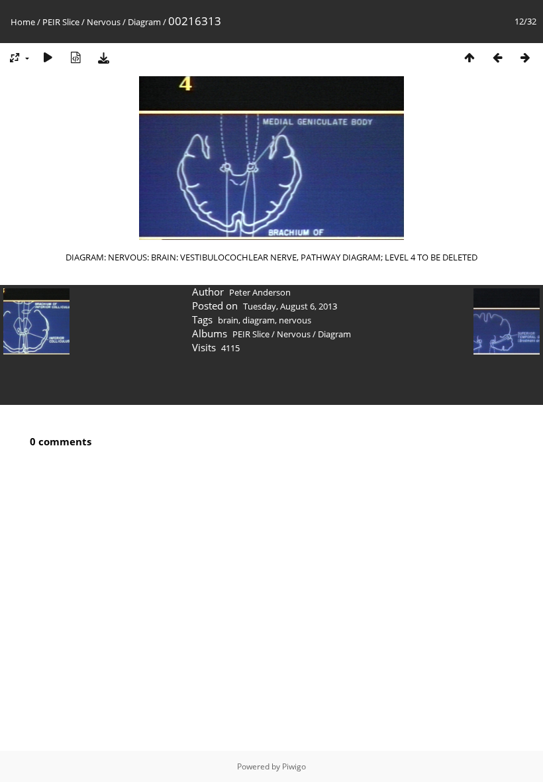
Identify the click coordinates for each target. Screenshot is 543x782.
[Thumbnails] (469, 57)
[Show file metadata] (75, 57)
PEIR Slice (60, 22)
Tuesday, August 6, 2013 (290, 306)
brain (228, 320)
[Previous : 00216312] (497, 57)
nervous (295, 320)
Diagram (144, 22)
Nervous (104, 22)
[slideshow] (48, 57)
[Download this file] (103, 57)
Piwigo (294, 766)
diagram (258, 320)
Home (23, 22)
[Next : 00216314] (525, 57)
